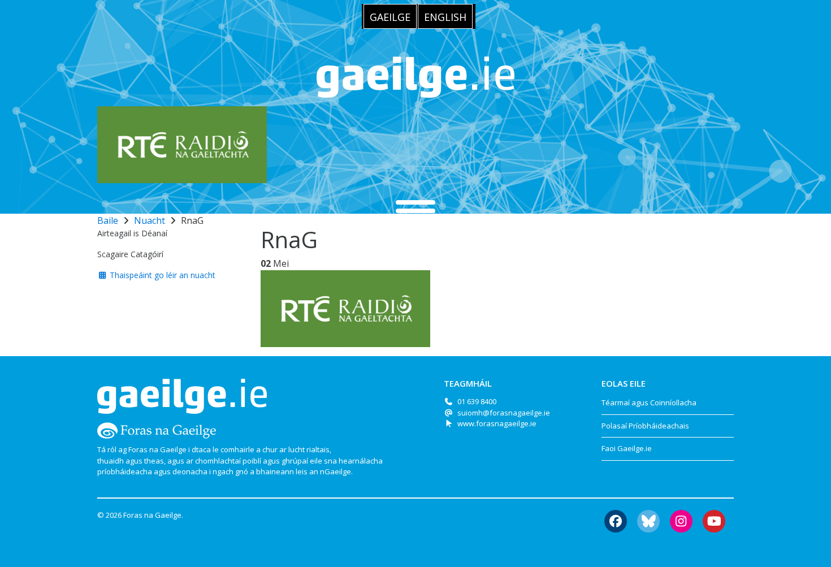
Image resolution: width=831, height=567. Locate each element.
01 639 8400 (476, 401)
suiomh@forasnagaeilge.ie (503, 413)
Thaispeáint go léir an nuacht (161, 275)
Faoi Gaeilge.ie (626, 448)
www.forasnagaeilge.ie (496, 423)
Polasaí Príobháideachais (645, 426)
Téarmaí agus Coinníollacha (648, 402)
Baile (107, 220)
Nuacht (149, 220)
